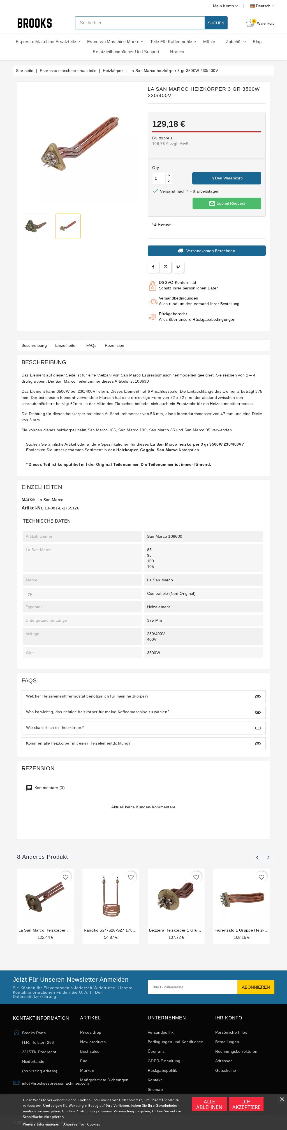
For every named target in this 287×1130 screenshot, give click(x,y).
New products (93, 1042)
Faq (83, 1061)
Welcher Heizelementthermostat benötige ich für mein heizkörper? (87, 696)
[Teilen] (153, 267)
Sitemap (155, 1089)
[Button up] (168, 175)
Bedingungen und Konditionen (175, 1042)
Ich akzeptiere (246, 1104)
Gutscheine (225, 1070)
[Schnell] (51, 898)
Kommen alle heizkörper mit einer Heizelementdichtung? (78, 743)
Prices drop (90, 1032)
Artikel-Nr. (32, 508)
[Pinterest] (178, 267)
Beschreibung (34, 345)
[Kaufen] (40, 898)
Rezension (114, 345)
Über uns (156, 1051)
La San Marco (51, 499)
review (164, 224)
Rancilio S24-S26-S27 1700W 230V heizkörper (127, 930)
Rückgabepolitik (162, 1070)
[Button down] (168, 181)
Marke (28, 499)
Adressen (224, 1061)
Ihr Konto (228, 1018)
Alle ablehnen (209, 1104)
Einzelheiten (66, 345)
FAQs (91, 345)
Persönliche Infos (231, 1032)
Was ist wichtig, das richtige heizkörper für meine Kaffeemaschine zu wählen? (98, 712)
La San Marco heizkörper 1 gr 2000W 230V (59, 930)
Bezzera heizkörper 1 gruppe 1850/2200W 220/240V (198, 930)
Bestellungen (227, 1042)
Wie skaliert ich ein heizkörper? (55, 727)
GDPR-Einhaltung (164, 1061)
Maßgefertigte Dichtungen (104, 1080)
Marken (87, 1070)
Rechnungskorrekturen (236, 1051)
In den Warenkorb (226, 178)
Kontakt (155, 1080)
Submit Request (227, 203)
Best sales (89, 1051)
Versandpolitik (160, 1032)
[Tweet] (165, 267)
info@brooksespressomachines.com (55, 1083)
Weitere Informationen (41, 1124)
